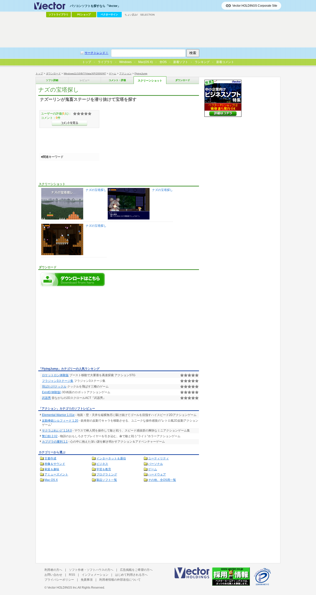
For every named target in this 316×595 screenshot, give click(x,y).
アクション (125, 73)
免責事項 (87, 579)
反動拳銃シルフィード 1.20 (60, 420)
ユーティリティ (158, 458)
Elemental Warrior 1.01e (58, 415)
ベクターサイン (109, 14)
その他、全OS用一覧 (162, 480)
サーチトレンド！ (96, 53)
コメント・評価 (117, 80)
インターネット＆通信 (111, 458)
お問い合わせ (53, 574)
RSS (72, 574)
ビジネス (102, 464)
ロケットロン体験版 (55, 375)
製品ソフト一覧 (106, 480)
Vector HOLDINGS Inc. (62, 587)
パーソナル (155, 464)
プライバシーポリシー (59, 579)
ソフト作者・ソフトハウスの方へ (91, 570)
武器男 (46, 398)
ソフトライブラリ (58, 14)
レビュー (85, 80)
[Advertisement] (79, 328)
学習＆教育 (103, 469)
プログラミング (106, 474)
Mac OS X (51, 480)
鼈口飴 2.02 (50, 436)
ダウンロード (53, 73)
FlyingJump (141, 73)
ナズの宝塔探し (96, 190)
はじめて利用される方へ (131, 574)
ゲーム (112, 73)
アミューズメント (56, 474)
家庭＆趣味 (51, 469)
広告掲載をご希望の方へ (136, 570)
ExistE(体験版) (51, 392)
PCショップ (84, 14)
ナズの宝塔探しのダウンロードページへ (73, 279)
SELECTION (147, 14)
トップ (39, 73)
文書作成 (50, 458)
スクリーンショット (150, 80)
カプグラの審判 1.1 (55, 441)
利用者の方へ (53, 570)
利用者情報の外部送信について (120, 579)
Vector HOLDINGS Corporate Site (254, 5)
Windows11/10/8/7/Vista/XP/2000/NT (85, 73)
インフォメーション (95, 574)
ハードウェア (157, 474)
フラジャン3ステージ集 (57, 381)
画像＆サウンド (54, 464)
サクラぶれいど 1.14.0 (57, 430)
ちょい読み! (131, 14)
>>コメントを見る (69, 123)
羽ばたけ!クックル (54, 386)
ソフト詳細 (52, 80)
